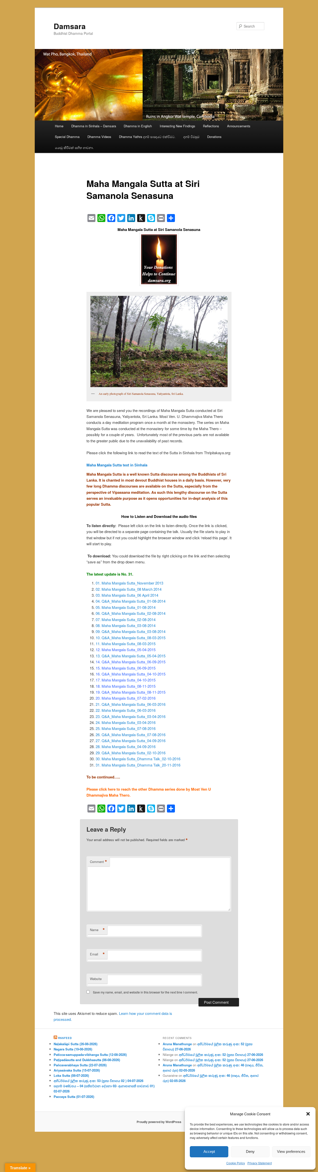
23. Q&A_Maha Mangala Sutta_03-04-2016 (130, 716)
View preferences (291, 1151)
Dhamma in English (138, 126)
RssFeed (65, 1038)
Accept (209, 1151)
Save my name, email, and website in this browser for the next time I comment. (145, 992)
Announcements (238, 126)
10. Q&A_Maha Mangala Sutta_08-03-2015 (130, 637)
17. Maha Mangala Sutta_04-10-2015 (126, 679)
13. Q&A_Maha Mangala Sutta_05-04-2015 (130, 655)
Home (59, 126)
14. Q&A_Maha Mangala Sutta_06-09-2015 (130, 661)
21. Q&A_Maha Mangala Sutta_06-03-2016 (130, 704)
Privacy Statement (259, 1163)
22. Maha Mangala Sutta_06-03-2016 (126, 710)
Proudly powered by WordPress (159, 1122)
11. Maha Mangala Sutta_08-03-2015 (126, 643)
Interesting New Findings (177, 126)
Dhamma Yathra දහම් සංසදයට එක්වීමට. (147, 136)
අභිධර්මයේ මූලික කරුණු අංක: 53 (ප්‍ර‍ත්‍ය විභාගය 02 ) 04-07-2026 (98, 1080)
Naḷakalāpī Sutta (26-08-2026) (75, 1043)
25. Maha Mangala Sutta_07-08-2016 (126, 728)
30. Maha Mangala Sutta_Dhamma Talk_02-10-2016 (138, 758)
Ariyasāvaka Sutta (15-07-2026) (77, 1070)
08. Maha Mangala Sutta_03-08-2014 (126, 625)
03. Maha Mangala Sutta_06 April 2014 (127, 595)
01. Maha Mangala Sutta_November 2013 (129, 583)
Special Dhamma (67, 136)
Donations (214, 136)
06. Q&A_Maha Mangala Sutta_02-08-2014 (130, 613)
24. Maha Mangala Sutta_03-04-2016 (126, 722)
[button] (308, 1113)
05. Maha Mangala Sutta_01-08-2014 (126, 607)
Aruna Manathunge (177, 1043)
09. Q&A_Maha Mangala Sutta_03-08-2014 (130, 631)
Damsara (70, 26)
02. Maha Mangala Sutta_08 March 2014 (128, 589)
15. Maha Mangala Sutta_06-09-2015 (126, 668)
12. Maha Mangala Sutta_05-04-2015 (126, 649)
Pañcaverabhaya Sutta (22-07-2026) (80, 1065)
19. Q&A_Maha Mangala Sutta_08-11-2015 (130, 692)
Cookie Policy (235, 1163)
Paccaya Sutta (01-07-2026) (74, 1096)
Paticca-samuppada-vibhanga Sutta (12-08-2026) (90, 1054)
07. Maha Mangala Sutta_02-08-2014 (126, 619)
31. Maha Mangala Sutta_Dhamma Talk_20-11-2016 (138, 764)
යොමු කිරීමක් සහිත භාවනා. (74, 147)
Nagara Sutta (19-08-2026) (73, 1049)
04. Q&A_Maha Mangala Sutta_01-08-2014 (130, 601)
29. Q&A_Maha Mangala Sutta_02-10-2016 (130, 752)
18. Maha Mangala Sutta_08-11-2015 (126, 686)
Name (97, 930)
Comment (98, 862)
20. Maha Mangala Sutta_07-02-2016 (126, 698)
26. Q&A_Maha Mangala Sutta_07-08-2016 (130, 734)
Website (96, 978)
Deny (250, 1151)
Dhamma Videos (99, 136)
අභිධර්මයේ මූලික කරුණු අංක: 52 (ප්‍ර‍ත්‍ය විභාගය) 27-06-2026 (221, 1054)
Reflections (211, 126)
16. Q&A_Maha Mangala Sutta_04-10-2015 (130, 673)
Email (97, 954)
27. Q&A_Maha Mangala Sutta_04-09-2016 (130, 740)
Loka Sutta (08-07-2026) (71, 1075)
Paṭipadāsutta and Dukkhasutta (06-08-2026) (87, 1059)
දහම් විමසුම (191, 136)
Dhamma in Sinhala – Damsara (93, 126)
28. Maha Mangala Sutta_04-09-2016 (126, 746)
